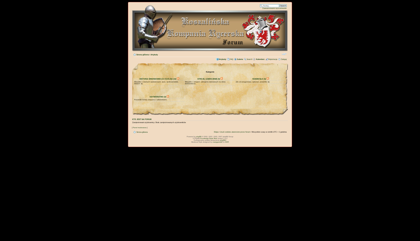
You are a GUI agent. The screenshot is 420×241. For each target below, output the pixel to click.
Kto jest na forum (141, 119)
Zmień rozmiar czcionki (284, 53)
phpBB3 (223, 140)
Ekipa (216, 132)
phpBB (198, 136)
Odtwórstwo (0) (158, 97)
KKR (227, 142)
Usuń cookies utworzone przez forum (235, 132)
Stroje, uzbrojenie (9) (208, 79)
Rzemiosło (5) (259, 79)
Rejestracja (272, 59)
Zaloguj (284, 59)
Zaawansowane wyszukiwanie (274, 8)
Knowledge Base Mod (208, 138)
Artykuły (154, 55)
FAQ (231, 59)
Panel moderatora (140, 127)
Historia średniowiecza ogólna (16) (157, 79)
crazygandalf (217, 142)
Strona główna (142, 55)
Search (249, 59)
